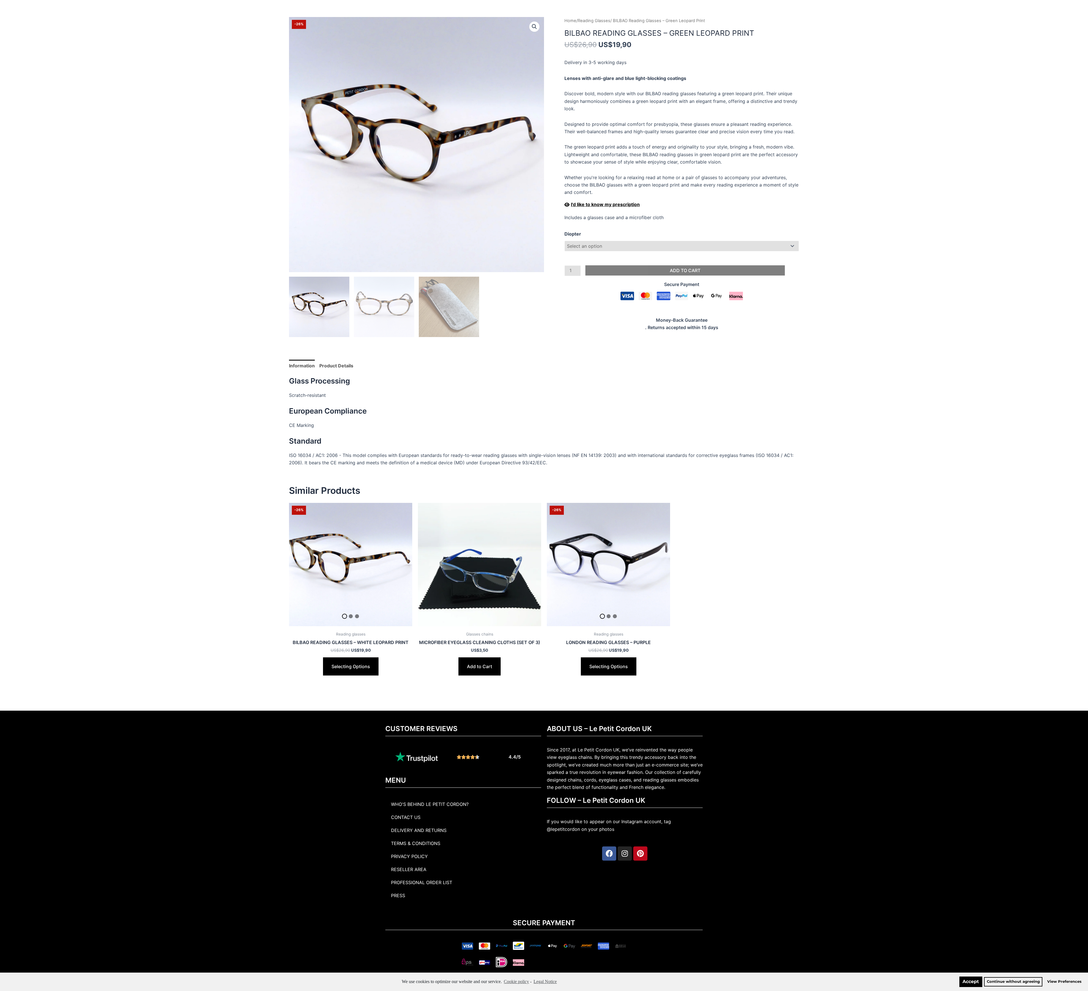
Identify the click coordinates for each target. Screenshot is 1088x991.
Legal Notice (545, 981)
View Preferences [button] (1064, 981)
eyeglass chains (575, 757)
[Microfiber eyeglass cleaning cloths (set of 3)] (479, 564)
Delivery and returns (419, 830)
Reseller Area (408, 869)
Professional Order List (421, 882)
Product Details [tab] (336, 366)
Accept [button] (970, 981)
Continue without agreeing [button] (1013, 981)
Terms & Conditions (415, 843)
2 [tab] (351, 616)
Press (398, 895)
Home (570, 20)
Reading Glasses (594, 20)
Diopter (572, 234)
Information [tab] (302, 366)
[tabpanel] (350, 564)
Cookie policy (516, 981)
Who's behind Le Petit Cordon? (430, 804)
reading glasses (659, 780)
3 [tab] (357, 616)
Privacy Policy (409, 856)
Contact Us (405, 817)
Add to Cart (685, 270)
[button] (534, 27)
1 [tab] (345, 616)
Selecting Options (351, 666)
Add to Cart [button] (479, 666)
